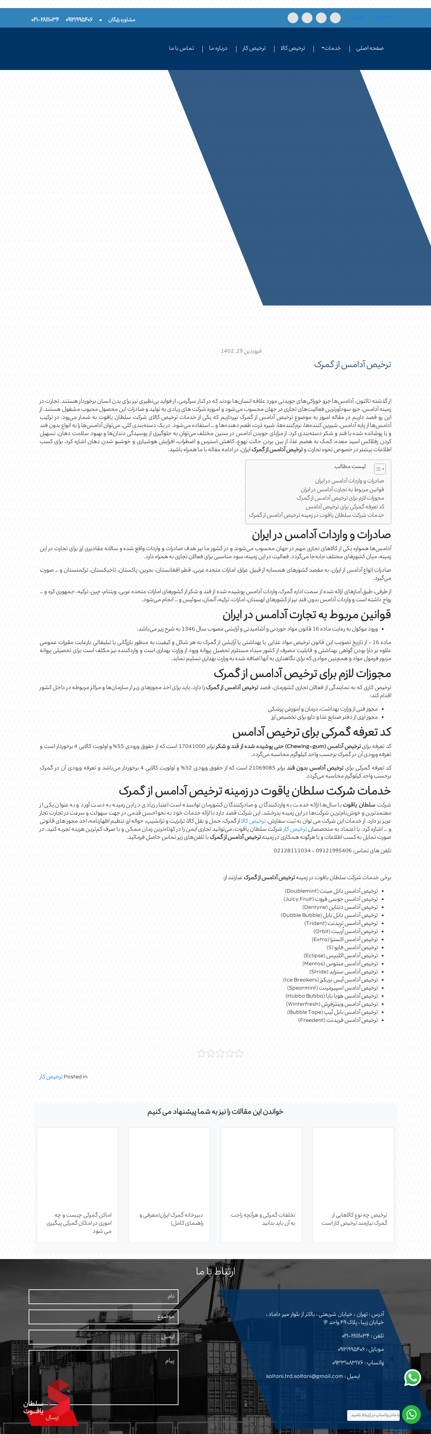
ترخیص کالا (293, 48)
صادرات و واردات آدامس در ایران (349, 481)
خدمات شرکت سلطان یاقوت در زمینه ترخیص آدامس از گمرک (316, 516)
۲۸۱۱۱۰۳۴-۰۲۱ (356, 1336)
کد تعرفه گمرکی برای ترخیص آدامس (345, 507)
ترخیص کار (254, 48)
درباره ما (218, 48)
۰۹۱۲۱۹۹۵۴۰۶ (351, 1350)
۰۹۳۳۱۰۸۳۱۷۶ (347, 1363)
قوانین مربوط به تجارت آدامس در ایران (342, 490)
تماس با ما (181, 48)
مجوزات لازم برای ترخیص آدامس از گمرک (340, 499)
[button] (376, 470)
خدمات (332, 48)
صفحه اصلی (370, 48)
